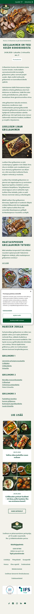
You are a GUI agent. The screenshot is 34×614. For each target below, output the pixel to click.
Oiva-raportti (15, 564)
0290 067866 (17, 549)
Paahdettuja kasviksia (9, 399)
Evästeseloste (25, 564)
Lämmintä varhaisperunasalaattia (13, 361)
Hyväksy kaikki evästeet (17, 320)
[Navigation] (30, 7)
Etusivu (5, 41)
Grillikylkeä (5, 363)
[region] (17, 307)
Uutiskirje (7, 560)
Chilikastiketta (7, 366)
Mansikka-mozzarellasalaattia (12, 380)
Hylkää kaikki (17, 315)
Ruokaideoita (17, 59)
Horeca (6, 564)
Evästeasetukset (17, 578)
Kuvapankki (26, 560)
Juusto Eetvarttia (7, 406)
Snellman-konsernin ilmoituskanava (17, 574)
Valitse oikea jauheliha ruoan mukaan (17, 456)
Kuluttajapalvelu (17, 545)
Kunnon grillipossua (8, 401)
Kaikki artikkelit (17, 511)
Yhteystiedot (16, 560)
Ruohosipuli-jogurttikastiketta (12, 404)
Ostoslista (28, 2)
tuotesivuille (24, 205)
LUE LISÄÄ (5, 263)
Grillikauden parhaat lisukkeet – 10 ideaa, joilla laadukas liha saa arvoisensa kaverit (17, 499)
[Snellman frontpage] (6, 7)
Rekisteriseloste (17, 569)
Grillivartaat (6, 382)
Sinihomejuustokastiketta (10, 385)
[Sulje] (31, 291)
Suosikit (17, 2)
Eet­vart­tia (5, 368)
